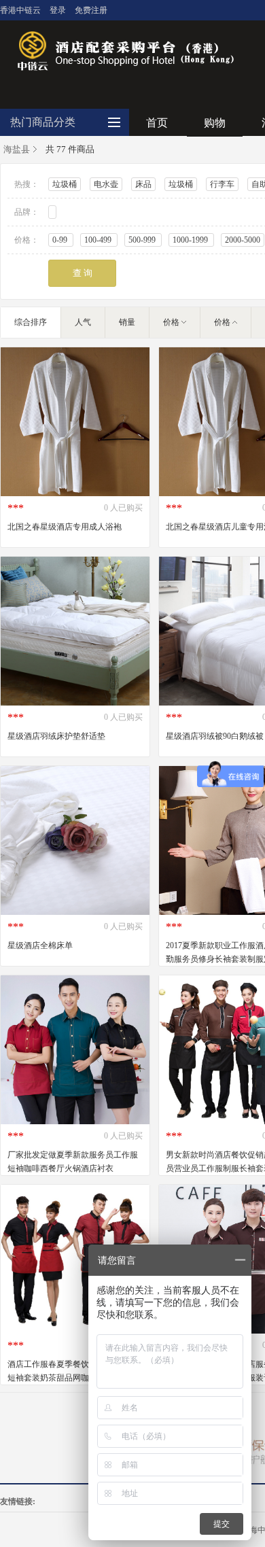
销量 (127, 322)
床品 (143, 184)
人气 (83, 322)
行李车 (222, 184)
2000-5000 (242, 240)
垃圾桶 (64, 184)
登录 (58, 10)
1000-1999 (191, 240)
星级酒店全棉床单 (40, 945)
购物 (215, 122)
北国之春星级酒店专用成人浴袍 (64, 527)
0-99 (60, 240)
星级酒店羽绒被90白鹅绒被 (215, 736)
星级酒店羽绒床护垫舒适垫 (56, 736)
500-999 (143, 240)
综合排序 (30, 322)
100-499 (98, 240)
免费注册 (91, 10)
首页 (157, 122)
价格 (171, 322)
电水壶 (106, 184)
